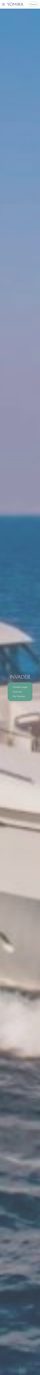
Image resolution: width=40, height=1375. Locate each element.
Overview (17, 691)
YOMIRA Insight (20, 687)
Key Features (19, 696)
